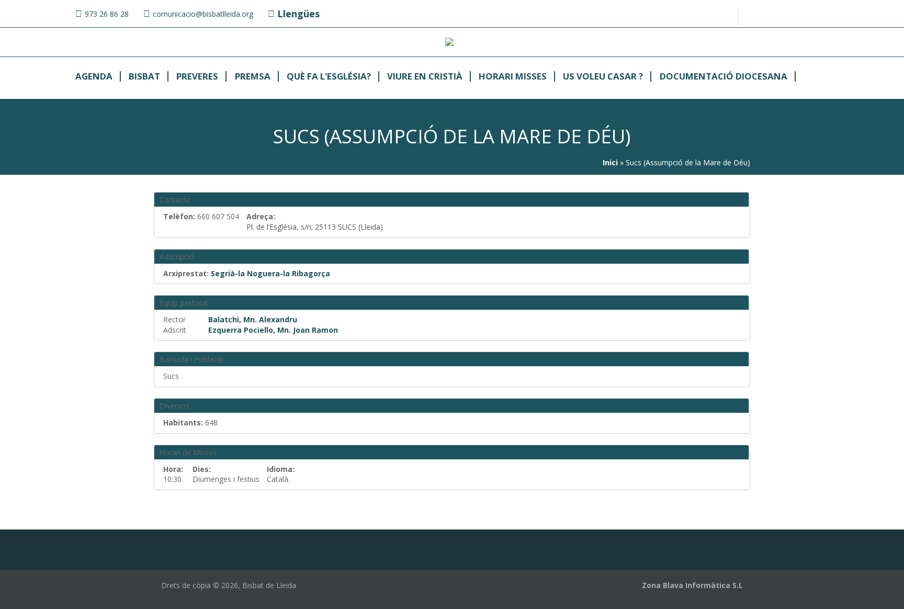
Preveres (197, 76)
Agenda (93, 76)
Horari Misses (513, 76)
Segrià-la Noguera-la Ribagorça (270, 273)
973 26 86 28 (107, 14)
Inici (610, 162)
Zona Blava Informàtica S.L (692, 585)
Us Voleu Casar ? (603, 76)
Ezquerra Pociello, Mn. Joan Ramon (273, 330)
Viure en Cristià (424, 76)
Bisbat (144, 76)
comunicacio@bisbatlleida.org (203, 14)
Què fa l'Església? (329, 76)
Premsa (252, 76)
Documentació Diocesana (723, 76)
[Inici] (449, 43)
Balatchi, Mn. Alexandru (252, 319)
